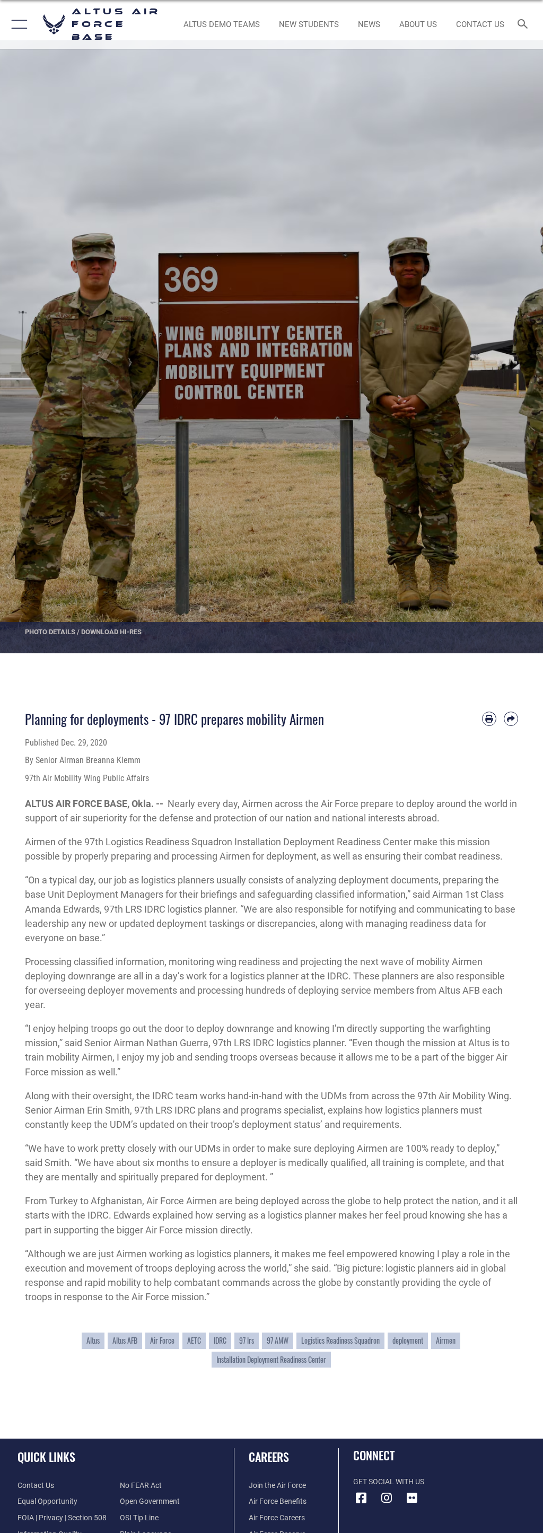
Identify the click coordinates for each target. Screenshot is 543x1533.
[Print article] (489, 719)
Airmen (446, 1340)
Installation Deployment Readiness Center (271, 1359)
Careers (269, 1456)
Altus (93, 1340)
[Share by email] (511, 719)
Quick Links (46, 1456)
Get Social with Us (388, 1481)
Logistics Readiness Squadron (340, 1340)
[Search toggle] (524, 25)
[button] (17, 24)
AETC (194, 1340)
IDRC (220, 1340)
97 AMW (277, 1340)
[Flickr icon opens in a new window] (412, 1498)
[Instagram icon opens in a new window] (387, 1498)
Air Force (162, 1340)
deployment (407, 1340)
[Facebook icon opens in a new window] (361, 1498)
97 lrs (246, 1340)
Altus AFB (124, 1340)
